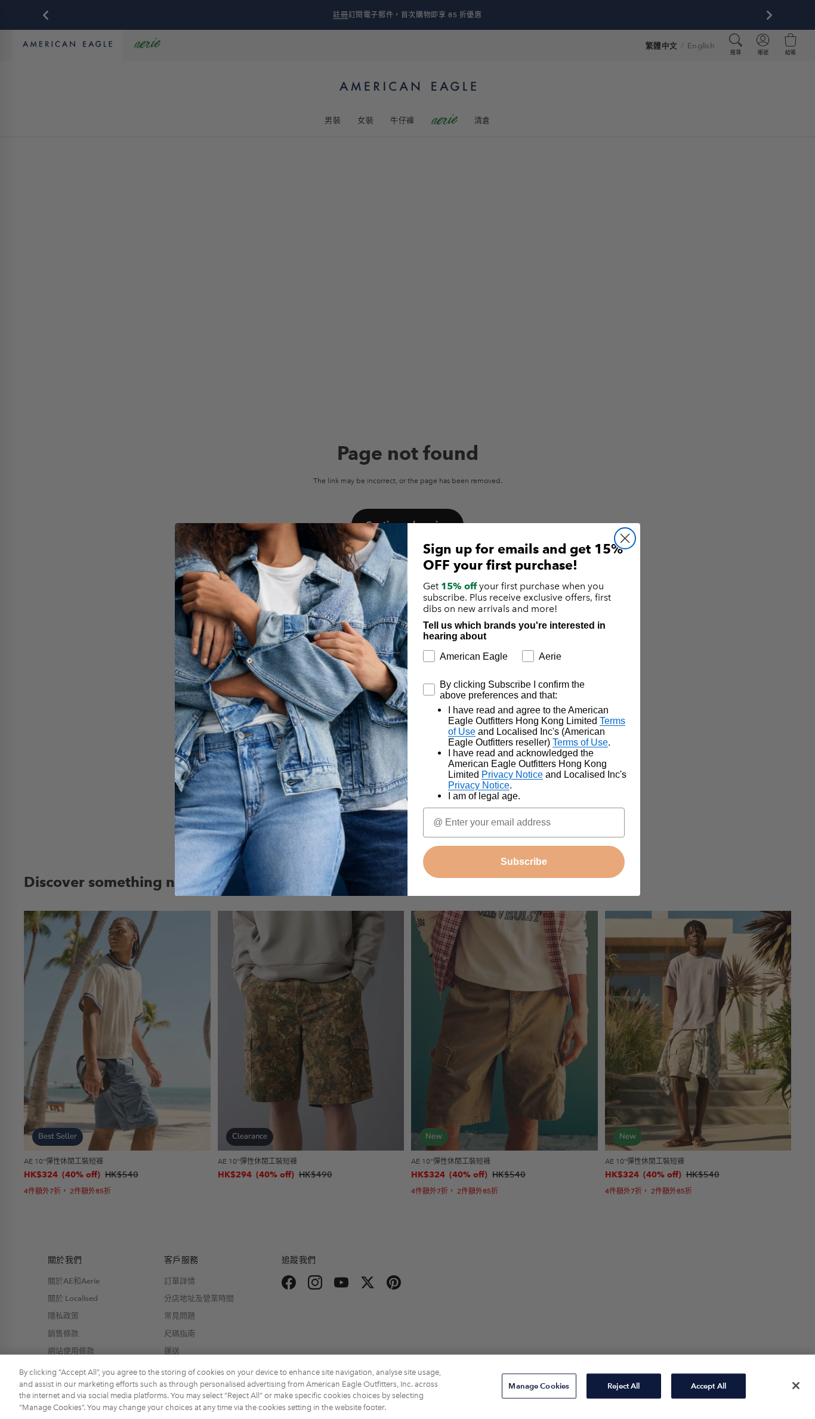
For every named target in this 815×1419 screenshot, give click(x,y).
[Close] (796, 1385)
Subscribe (524, 862)
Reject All (623, 1385)
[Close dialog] (625, 538)
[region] (407, 1387)
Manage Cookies (538, 1385)
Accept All (708, 1385)
